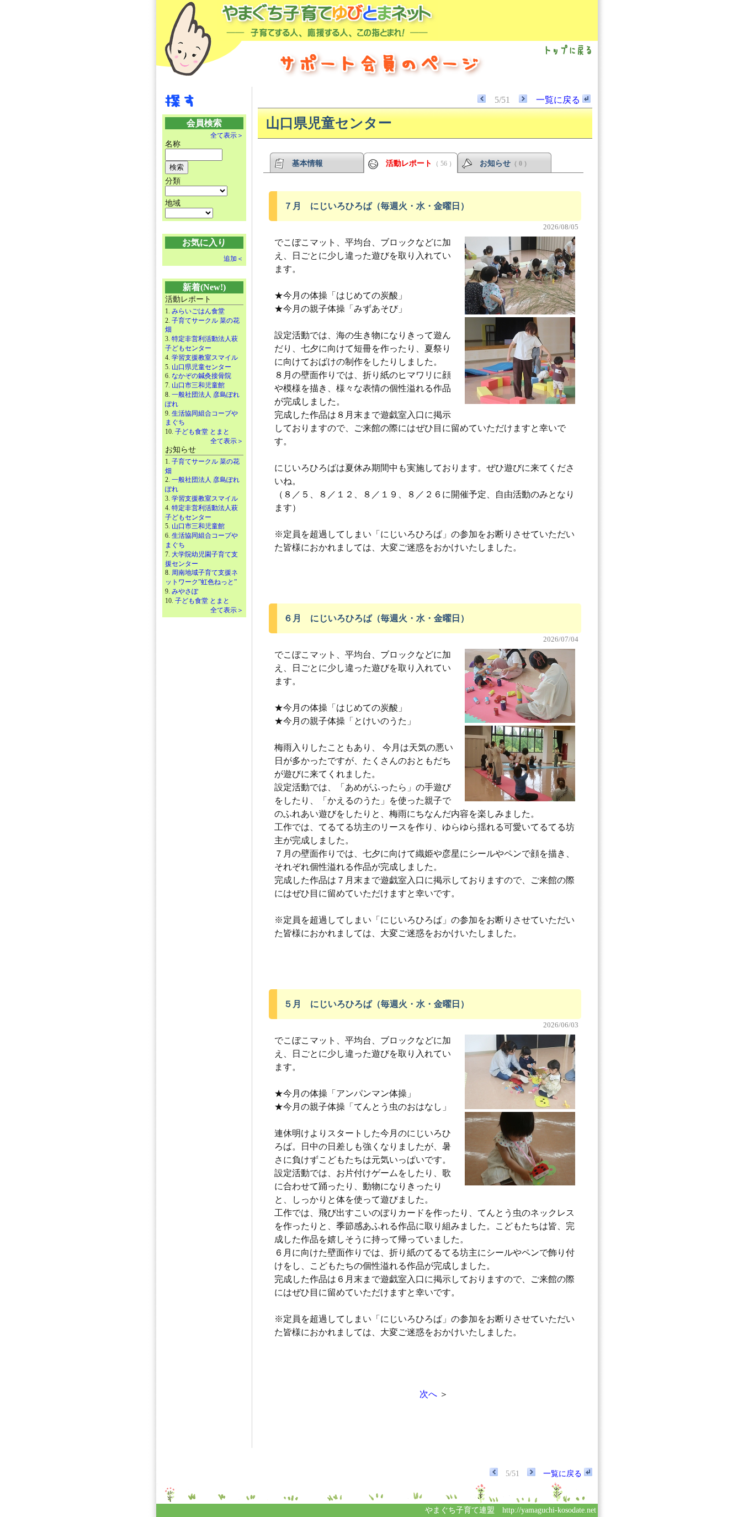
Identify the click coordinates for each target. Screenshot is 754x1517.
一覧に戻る (559, 99)
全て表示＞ (226, 135)
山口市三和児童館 (198, 385)
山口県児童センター (201, 367)
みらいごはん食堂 (198, 311)
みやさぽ (185, 591)
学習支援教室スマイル (205, 357)
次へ (428, 1394)
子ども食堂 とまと (202, 431)
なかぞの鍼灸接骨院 (201, 376)
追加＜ (233, 259)
